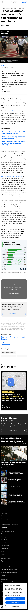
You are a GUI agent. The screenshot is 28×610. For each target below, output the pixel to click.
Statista (4, 34)
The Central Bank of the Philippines (11, 176)
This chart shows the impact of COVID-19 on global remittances (14, 132)
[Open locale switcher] (2, 607)
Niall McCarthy (5, 66)
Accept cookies (14, 293)
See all (24, 443)
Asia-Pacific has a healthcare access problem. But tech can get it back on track (16, 488)
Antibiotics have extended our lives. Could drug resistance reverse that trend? (17, 502)
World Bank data (17, 111)
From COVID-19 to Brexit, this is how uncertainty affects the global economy (13, 143)
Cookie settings (15, 606)
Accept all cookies (15, 602)
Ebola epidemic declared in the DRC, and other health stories (15, 473)
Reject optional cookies (15, 598)
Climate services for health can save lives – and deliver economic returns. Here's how (16, 480)
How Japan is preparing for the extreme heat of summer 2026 (13, 463)
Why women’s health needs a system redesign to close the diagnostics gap (15, 495)
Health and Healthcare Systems (12, 8)
